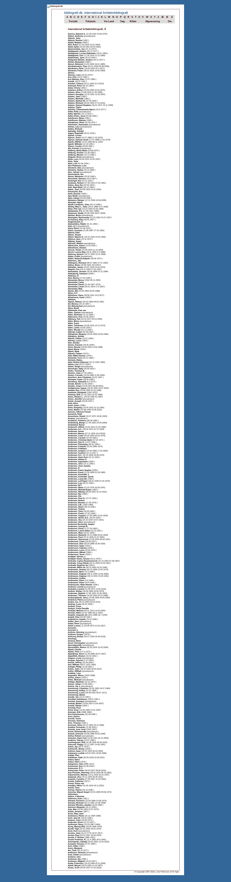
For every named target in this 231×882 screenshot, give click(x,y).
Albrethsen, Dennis (77, 248)
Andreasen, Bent (76, 572)
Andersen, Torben (76, 509)
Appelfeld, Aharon (76, 656)
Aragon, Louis (74, 658)
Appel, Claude (74, 649)
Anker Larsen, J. (75, 626)
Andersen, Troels (76, 513)
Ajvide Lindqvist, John (78, 204)
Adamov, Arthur (75, 90)
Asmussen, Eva (75, 766)
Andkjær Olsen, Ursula (78, 559)
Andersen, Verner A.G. (78, 518)
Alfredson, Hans (75, 295)
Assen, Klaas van (76, 783)
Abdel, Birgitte (75, 42)
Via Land (109, 21)
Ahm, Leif (72, 163)
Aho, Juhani (73, 172)
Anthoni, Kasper (75, 634)
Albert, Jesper (74, 235)
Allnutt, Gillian (75, 338)
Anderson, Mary (75, 533)
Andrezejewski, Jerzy (78, 598)
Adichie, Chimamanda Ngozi (81, 109)
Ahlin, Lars (73, 159)
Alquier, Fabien (75, 353)
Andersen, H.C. (75, 455)
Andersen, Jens (75, 464)
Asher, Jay (73, 747)
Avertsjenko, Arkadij (77, 842)
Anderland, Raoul (76, 425)
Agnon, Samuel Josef (78, 140)
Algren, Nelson (75, 302)
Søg (122, 21)
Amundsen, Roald (76, 416)
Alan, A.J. (72, 226)
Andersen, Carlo (75, 436)
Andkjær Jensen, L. (77, 556)
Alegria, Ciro (74, 269)
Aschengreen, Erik (76, 742)
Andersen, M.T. (75, 485)
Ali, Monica (73, 304)
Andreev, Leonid (75, 587)
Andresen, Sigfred (76, 593)
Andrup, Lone (74, 604)
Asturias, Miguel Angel (78, 792)
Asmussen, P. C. (75, 768)
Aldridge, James (75, 267)
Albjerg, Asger (74, 241)
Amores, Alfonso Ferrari (79, 412)
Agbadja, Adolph (76, 131)
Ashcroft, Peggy (75, 744)
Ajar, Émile (73, 196)
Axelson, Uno (74, 857)
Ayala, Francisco (76, 863)
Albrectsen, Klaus (76, 245)
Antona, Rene (74, 641)
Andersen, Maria (75, 487)
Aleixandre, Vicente (77, 271)
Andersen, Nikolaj (76, 492)
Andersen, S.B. (75, 505)
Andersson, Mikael (76, 552)
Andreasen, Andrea (77, 569)
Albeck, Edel (74, 232)
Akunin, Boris (74, 215)
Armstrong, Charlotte (78, 688)
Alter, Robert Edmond (78, 362)
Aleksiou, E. (73, 276)
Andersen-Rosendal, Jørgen (81, 524)
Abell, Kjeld (73, 47)
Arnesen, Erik (74, 712)
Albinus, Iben (74, 239)
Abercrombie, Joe (76, 49)
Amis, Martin (74, 410)
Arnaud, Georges (76, 701)
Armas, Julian (74, 684)
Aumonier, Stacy (75, 824)
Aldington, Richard (77, 263)
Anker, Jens (73, 621)
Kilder (133, 21)
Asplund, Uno (74, 777)
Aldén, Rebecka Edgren (79, 258)
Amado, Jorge (74, 386)
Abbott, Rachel (75, 40)
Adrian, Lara (73, 127)
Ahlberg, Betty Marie (77, 150)
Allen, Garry (73, 323)
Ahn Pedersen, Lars (77, 166)
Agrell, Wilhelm (75, 144)
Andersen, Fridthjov (77, 448)
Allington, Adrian (76, 336)
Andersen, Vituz (75, 522)
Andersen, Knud (75, 472)
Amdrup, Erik (74, 394)
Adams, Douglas (76, 94)
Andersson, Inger (76, 546)
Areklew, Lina (74, 673)
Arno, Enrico (74, 716)
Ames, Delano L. (75, 397)
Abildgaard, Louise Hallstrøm (82, 53)
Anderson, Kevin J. (77, 528)
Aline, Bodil (73, 308)
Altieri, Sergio (74, 366)
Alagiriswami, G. (75, 222)
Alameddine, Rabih (77, 224)
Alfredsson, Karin (76, 297)
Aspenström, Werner (77, 775)
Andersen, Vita (75, 520)
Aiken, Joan (73, 189)
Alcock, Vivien (74, 250)
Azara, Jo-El (73, 868)
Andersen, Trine (75, 511)
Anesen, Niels (74, 613)
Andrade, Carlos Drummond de (82, 561)
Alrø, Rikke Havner (76, 356)
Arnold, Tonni (74, 718)
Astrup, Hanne (75, 790)
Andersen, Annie (76, 431)
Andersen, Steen (76, 507)
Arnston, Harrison (76, 721)
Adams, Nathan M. (76, 101)
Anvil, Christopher (76, 643)
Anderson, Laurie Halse (79, 531)
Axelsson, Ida (74, 859)
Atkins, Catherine (76, 796)
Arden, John (74, 669)
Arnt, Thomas (74, 723)
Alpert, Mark (73, 351)
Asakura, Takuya (75, 740)
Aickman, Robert (76, 183)
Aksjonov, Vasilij (75, 213)
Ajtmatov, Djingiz (76, 200)
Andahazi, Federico (77, 420)
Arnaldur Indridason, (78, 699)
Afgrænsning (152, 21)
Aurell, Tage (73, 829)
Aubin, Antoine (75, 811)
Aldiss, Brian (74, 265)
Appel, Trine (73, 652)
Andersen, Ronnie (76, 502)
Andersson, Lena (76, 550)
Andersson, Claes (76, 541)
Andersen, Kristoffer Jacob (80, 477)
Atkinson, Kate (75, 798)
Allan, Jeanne (74, 312)
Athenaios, (73, 794)
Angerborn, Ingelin (77, 619)
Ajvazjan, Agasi (75, 202)
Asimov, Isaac (74, 751)
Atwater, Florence (76, 801)
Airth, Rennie (74, 194)
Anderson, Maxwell (77, 535)
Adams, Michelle (75, 99)
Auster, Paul (73, 835)
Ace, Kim (72, 77)
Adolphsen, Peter (76, 122)
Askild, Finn (73, 755)
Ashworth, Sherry (76, 749)
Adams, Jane (74, 96)
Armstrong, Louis (76, 693)
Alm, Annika (73, 343)
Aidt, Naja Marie (75, 187)
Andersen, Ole (74, 496)
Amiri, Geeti (73, 405)
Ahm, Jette (73, 161)
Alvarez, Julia (74, 373)
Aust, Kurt (73, 831)
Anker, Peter (73, 623)
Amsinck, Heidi (75, 414)
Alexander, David (76, 284)
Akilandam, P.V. (75, 211)
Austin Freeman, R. (77, 839)
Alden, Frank (74, 256)
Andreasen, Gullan (77, 578)
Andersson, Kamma (77, 548)
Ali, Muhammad (75, 306)
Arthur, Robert (74, 736)
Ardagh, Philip (74, 667)
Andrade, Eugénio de (78, 565)
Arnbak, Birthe (75, 703)
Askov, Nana (74, 760)
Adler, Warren (74, 114)
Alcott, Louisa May (77, 252)
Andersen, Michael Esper (79, 490)
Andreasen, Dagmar (77, 574)
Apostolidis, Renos (77, 647)
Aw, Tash (72, 850)
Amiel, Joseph (74, 401)
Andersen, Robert (76, 500)
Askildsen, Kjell (75, 757)
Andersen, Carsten (77, 438)
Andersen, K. (74, 468)
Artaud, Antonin (75, 734)
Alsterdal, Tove (75, 358)
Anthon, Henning (76, 632)
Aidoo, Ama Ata (75, 185)
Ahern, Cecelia (75, 146)
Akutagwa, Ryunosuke (78, 217)
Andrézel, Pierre (75, 600)
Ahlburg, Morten (75, 155)
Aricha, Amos (74, 677)
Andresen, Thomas (77, 595)
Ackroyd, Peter (75, 86)
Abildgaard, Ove (75, 55)
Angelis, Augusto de (77, 615)
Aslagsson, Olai (75, 764)
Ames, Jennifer (75, 399)
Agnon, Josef (74, 137)
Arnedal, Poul (74, 708)
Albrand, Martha (75, 243)
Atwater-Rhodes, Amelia (79, 805)
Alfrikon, (72, 299)
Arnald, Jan (73, 697)
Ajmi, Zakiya (73, 198)
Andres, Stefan (75, 591)
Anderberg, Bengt (76, 423)
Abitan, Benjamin (76, 62)
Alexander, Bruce (76, 280)
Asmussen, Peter (76, 770)
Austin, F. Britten (76, 837)
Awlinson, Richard (76, 852)
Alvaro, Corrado (75, 375)
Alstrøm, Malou (75, 360)
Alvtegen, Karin (75, 379)
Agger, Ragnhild (75, 133)
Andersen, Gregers (77, 451)
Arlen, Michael (74, 680)
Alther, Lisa (73, 364)
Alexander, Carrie (76, 282)
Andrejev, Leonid (76, 589)
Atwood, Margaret (76, 807)
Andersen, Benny (76, 433)
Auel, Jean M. (74, 818)
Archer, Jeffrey (75, 662)
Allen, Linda (73, 328)
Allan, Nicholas (75, 315)
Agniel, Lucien (75, 135)
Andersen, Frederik (77, 446)
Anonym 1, (73, 630)
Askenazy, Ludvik (76, 753)
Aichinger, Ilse (74, 181)
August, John (74, 820)
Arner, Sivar (73, 710)
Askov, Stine (74, 762)
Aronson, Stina (75, 725)
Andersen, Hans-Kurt (78, 457)
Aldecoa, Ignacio (76, 254)
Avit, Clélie (73, 846)
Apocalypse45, (75, 645)
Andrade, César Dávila (78, 563)
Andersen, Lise (75, 483)
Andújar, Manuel (75, 610)
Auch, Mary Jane (76, 814)
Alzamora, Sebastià (77, 382)
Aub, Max (72, 809)
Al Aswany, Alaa (75, 220)
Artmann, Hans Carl (77, 738)
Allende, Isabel (75, 332)
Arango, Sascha (75, 660)
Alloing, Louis (74, 340)
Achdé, (71, 81)
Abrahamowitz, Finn (77, 66)
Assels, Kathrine (75, 781)
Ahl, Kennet (73, 148)
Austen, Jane (74, 833)
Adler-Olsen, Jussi (76, 116)
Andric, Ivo (73, 602)
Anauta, (72, 418)
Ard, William (73, 664)
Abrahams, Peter (76, 68)
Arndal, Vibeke (75, 706)
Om (170, 21)
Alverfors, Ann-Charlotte (79, 377)
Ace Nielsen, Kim (76, 79)
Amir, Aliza (73, 403)
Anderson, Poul (75, 537)
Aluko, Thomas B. (76, 371)
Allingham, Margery (77, 334)
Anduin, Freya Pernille (78, 608)
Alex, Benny (73, 278)
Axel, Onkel (73, 855)
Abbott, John (74, 38)
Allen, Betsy (73, 321)
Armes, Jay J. (74, 686)
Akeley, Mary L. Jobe (77, 207)
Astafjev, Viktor (75, 785)
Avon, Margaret (75, 848)
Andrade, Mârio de (76, 567)
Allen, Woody (74, 330)
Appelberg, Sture (76, 654)
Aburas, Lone (74, 75)
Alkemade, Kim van (77, 310)
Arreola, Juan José (77, 729)
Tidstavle (90, 21)
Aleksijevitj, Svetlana (77, 274)
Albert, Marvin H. (76, 237)
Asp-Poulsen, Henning (78, 772)
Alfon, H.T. (73, 293)
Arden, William (75, 671)
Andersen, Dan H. (76, 442)
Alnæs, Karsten (75, 345)
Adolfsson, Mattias (77, 120)
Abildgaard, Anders (77, 51)
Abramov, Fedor (75, 70)
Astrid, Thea (73, 788)
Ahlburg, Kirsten (76, 153)
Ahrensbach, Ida (75, 174)
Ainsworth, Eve (75, 191)
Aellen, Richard (75, 129)
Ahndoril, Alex (74, 168)
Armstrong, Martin (76, 695)
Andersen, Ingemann (78, 461)
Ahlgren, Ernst (75, 157)
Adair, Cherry (74, 88)
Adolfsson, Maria (76, 118)
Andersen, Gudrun (77, 453)
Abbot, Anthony (75, 36)
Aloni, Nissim (74, 347)
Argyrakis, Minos (76, 675)
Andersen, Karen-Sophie (79, 470)
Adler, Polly (73, 112)
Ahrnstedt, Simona (77, 178)
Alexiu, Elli (73, 291)
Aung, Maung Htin (76, 826)
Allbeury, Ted (74, 319)
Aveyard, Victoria (76, 844)
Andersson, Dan (75, 544)
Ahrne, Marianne (75, 176)
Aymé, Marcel (74, 865)
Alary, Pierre (73, 228)
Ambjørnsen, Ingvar (77, 388)
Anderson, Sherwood (78, 539)
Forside (73, 21)
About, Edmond (75, 64)
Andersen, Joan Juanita (79, 466)
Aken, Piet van (74, 209)
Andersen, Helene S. (77, 459)
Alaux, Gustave (75, 230)
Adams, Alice (74, 92)
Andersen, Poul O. (76, 498)
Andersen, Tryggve (77, 515)
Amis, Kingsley (75, 407)
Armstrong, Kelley (76, 690)
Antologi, (72, 639)
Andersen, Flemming (78, 444)
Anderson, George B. (78, 526)
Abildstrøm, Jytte (76, 58)
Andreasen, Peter (76, 580)
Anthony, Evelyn (75, 636)
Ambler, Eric (73, 390)
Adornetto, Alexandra (78, 124)
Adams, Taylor (74, 107)
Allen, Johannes (75, 325)
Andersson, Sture (76, 554)
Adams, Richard (75, 103)
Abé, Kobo (73, 45)
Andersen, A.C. (75, 429)
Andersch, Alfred (76, 427)
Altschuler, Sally (75, 369)
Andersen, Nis (74, 494)
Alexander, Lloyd (76, 286)
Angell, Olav (73, 617)
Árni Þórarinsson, (76, 714)
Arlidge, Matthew (76, 682)
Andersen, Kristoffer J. (78, 474)
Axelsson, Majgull (76, 861)
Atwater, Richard (76, 803)
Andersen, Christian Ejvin (80, 440)
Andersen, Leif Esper (78, 481)
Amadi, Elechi (74, 384)
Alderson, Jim (74, 261)
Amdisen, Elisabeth (77, 392)
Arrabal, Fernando (76, 727)
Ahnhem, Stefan (75, 170)
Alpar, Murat (73, 349)
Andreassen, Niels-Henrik (80, 585)
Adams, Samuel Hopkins (79, 105)
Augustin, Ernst (75, 822)
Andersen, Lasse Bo (77, 479)
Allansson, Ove (75, 317)
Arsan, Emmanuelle (77, 731)
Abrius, (71, 73)
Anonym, (72, 628)
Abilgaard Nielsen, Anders (80, 60)
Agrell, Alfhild (74, 142)
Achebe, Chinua (75, 83)
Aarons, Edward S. (76, 34)
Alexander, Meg (75, 289)
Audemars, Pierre (76, 816)
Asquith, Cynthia (76, 779)
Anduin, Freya (74, 606)
